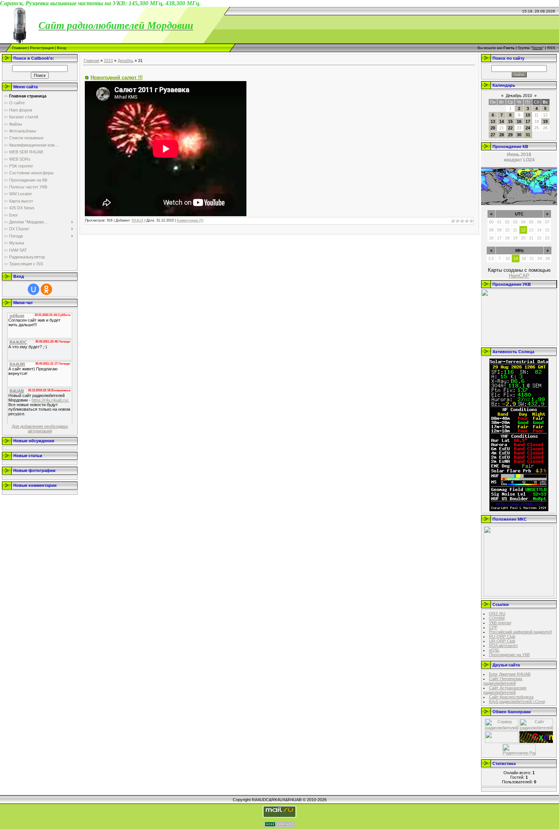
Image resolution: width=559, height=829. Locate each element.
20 (493, 128)
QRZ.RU (497, 613)
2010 (108, 60)
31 (528, 134)
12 (523, 230)
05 (531, 222)
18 (507, 238)
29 (510, 134)
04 (523, 222)
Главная (19, 48)
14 (501, 121)
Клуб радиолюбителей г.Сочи (517, 701)
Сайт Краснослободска (511, 697)
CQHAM (497, 618)
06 (539, 222)
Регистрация (42, 48)
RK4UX (137, 220)
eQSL (494, 650)
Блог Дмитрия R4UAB (509, 674)
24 (528, 128)
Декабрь (125, 60)
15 (510, 121)
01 (499, 222)
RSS (551, 48)
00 (491, 222)
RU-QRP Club (502, 636)
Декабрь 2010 (519, 95)
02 (507, 222)
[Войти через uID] (33, 289)
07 (547, 222)
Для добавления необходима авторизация (40, 428)
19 (545, 121)
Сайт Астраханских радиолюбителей (505, 690)
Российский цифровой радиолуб (520, 632)
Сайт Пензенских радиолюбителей (502, 681)
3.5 (491, 258)
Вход (61, 48)
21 (531, 238)
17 (528, 121)
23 (547, 238)
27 (493, 134)
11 (515, 230)
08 (491, 230)
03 (515, 222)
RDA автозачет (503, 645)
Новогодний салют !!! (117, 77)
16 (519, 121)
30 (519, 134)
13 (493, 121)
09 (499, 230)
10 (528, 115)
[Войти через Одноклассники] (46, 289)
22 (510, 128)
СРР (493, 627)
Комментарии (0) (190, 220)
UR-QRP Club (502, 641)
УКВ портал (500, 622)
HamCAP (519, 276)
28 (501, 134)
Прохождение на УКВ (509, 654)
